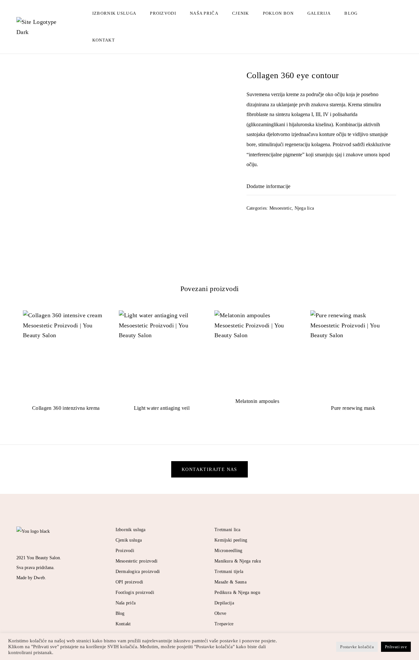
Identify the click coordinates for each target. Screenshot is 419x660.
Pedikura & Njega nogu (237, 592)
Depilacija (224, 602)
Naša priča (204, 13)
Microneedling (228, 550)
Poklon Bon (278, 13)
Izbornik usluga (114, 13)
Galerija (319, 13)
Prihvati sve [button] (396, 646)
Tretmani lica (227, 529)
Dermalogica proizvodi (138, 571)
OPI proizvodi (129, 582)
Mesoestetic (280, 208)
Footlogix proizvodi (135, 592)
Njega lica (304, 208)
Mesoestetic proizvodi (137, 561)
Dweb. (40, 577)
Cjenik (240, 13)
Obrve (220, 613)
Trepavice (224, 623)
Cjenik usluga (129, 540)
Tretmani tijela (228, 571)
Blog (350, 13)
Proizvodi (163, 13)
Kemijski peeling (230, 540)
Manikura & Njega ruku (237, 561)
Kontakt (103, 40)
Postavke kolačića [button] (356, 646)
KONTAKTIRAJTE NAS (209, 469)
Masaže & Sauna (230, 582)
